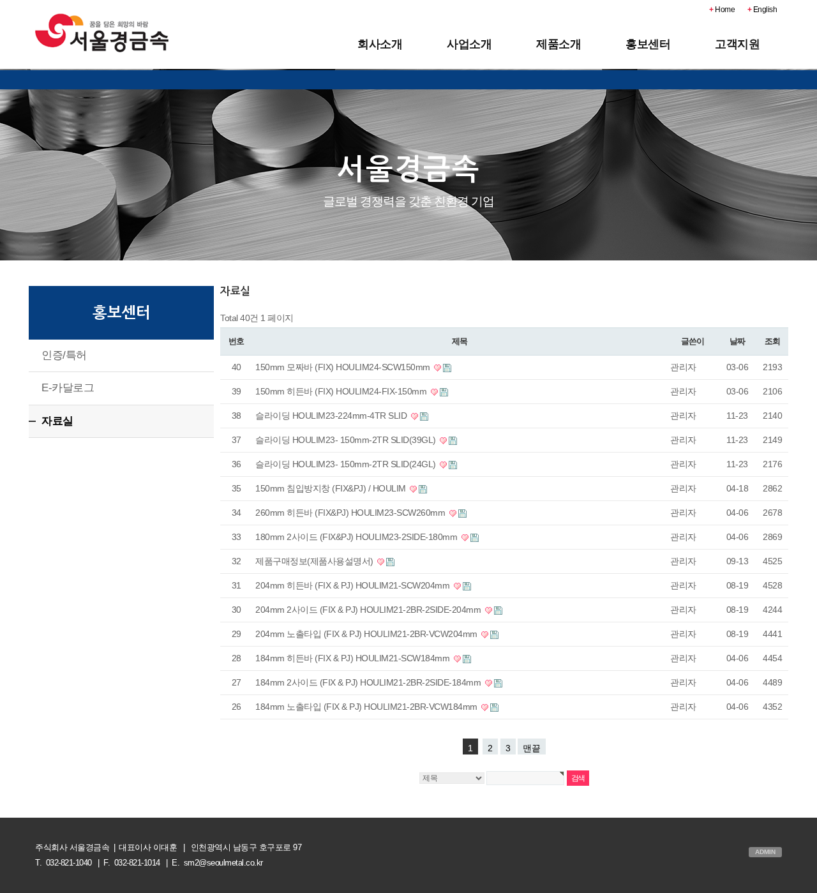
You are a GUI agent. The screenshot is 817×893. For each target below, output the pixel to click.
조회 (772, 341)
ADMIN (765, 851)
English (762, 9)
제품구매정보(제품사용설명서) (315, 561)
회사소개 (379, 44)
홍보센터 (648, 44)
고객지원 (737, 44)
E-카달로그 (67, 388)
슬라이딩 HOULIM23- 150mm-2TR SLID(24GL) (346, 464)
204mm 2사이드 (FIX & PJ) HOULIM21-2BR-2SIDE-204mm (369, 609)
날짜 (737, 341)
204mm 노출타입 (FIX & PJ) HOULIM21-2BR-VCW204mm (367, 634)
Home (722, 9)
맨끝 (532, 748)
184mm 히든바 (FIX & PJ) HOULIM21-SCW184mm (353, 658)
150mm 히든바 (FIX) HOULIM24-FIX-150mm (342, 391)
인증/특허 (64, 355)
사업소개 (469, 44)
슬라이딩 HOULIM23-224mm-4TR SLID (332, 415)
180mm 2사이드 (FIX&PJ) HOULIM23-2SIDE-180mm (357, 537)
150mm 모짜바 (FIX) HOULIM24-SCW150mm (343, 367)
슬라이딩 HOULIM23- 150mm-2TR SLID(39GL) (346, 440)
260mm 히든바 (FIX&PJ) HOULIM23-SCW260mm (351, 512)
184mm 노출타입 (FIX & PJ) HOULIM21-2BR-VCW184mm (367, 707)
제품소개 (558, 44)
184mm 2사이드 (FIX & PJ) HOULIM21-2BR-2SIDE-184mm (369, 682)
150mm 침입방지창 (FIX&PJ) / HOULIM (331, 488)
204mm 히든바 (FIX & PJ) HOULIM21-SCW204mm (353, 585)
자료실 (57, 421)
